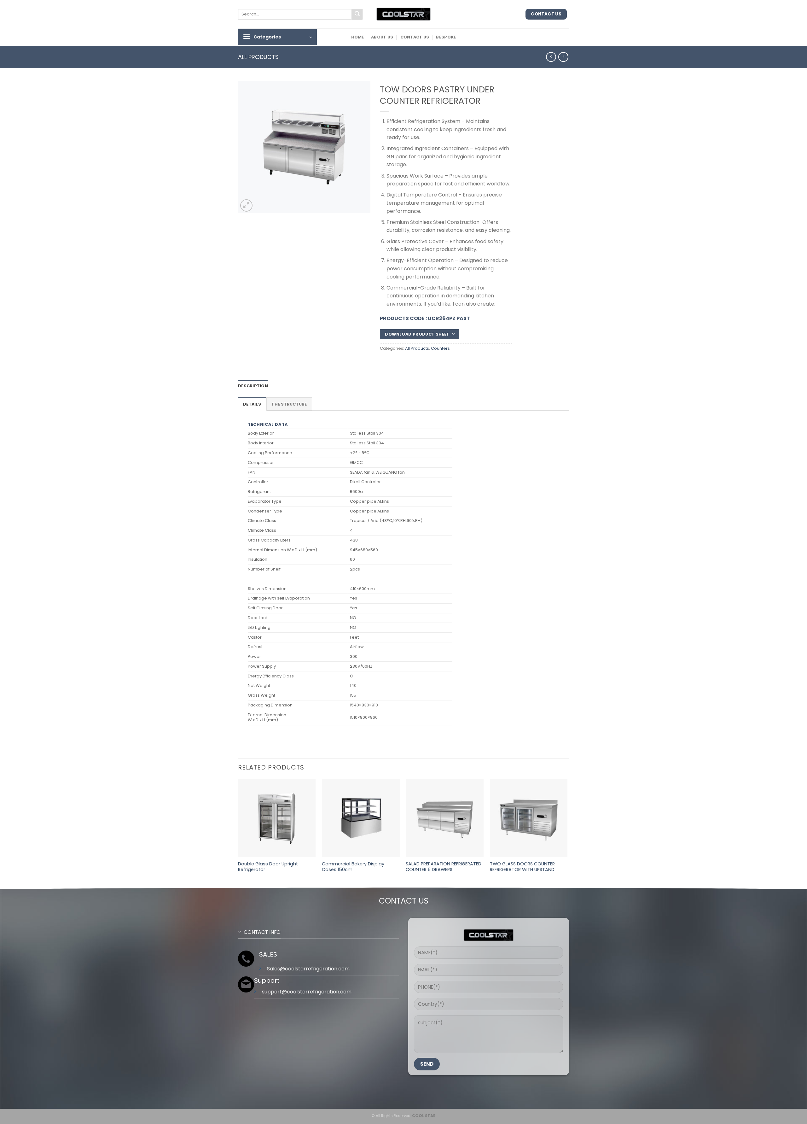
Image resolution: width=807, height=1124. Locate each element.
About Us (382, 37)
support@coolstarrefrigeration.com (306, 991)
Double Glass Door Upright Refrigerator (268, 867)
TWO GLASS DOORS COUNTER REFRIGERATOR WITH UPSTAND (522, 867)
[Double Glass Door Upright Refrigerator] (277, 818)
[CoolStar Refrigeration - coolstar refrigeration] (403, 14)
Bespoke (446, 37)
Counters (440, 348)
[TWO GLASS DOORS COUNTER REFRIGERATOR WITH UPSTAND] (529, 818)
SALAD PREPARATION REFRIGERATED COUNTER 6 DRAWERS (443, 867)
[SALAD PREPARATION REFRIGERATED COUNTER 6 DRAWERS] (445, 818)
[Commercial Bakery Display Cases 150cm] (361, 818)
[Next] (567, 832)
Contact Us (414, 37)
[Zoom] (246, 205)
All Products (258, 57)
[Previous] (238, 832)
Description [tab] (253, 386)
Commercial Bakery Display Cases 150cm (353, 867)
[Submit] (357, 14)
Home (357, 37)
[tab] (252, 404)
